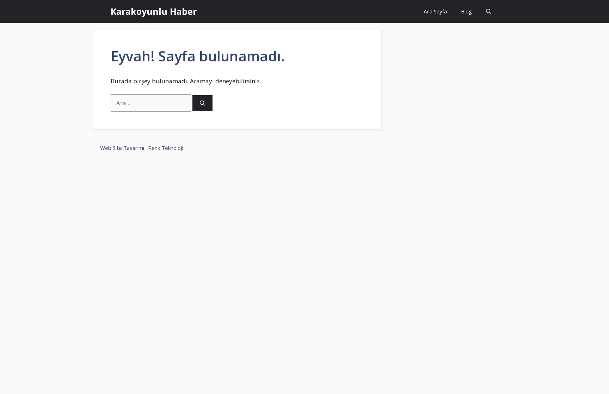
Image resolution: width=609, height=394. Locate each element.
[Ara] (202, 103)
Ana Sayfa (435, 11)
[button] (488, 11)
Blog (466, 11)
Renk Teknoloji (165, 147)
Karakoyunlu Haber (154, 11)
